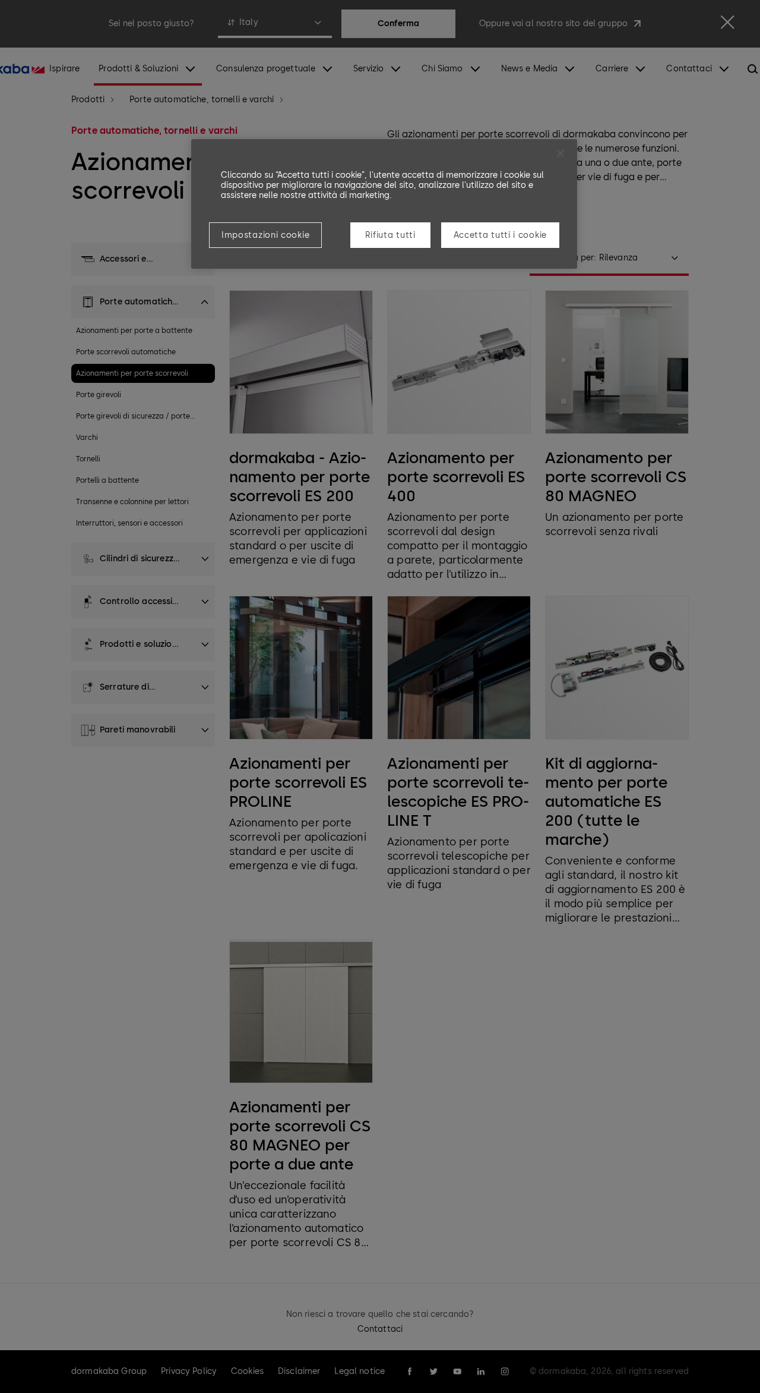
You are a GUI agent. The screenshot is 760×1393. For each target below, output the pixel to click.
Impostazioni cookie (265, 235)
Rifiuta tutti (390, 235)
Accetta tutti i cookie (500, 235)
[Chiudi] (560, 153)
